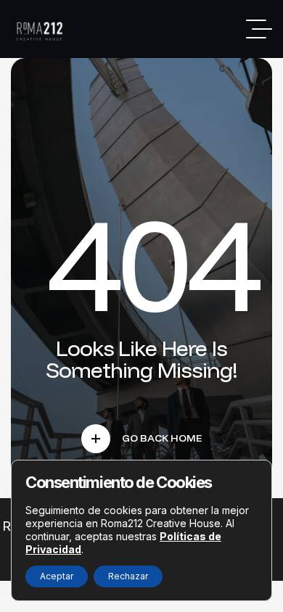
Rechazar (128, 576)
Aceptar (56, 576)
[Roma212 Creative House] (41, 29)
